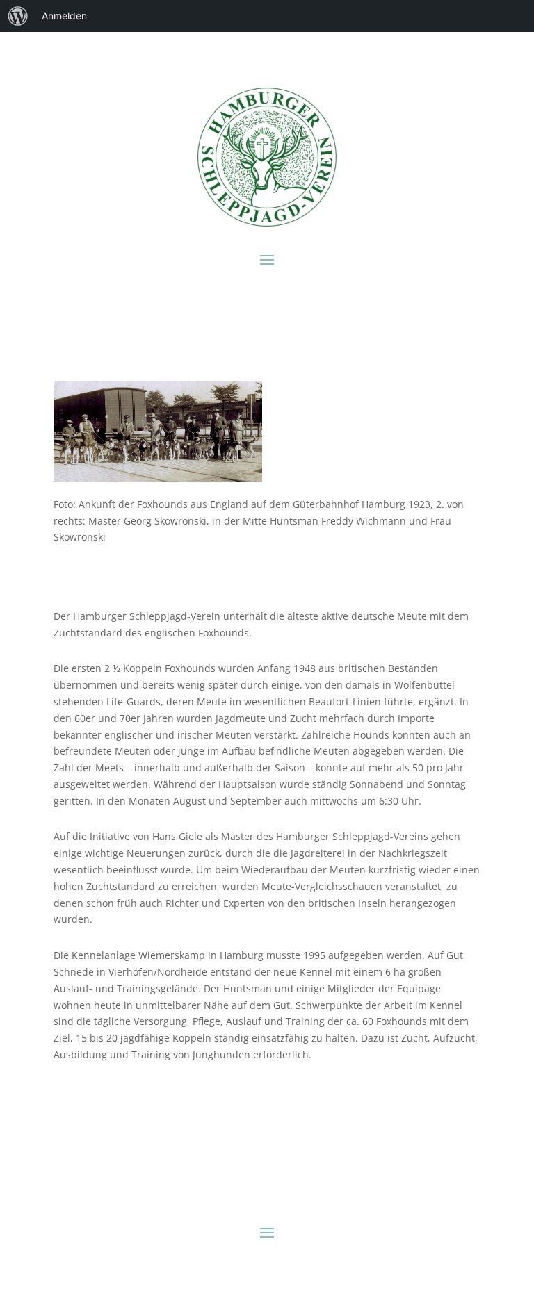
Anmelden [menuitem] (64, 16)
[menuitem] (18, 16)
